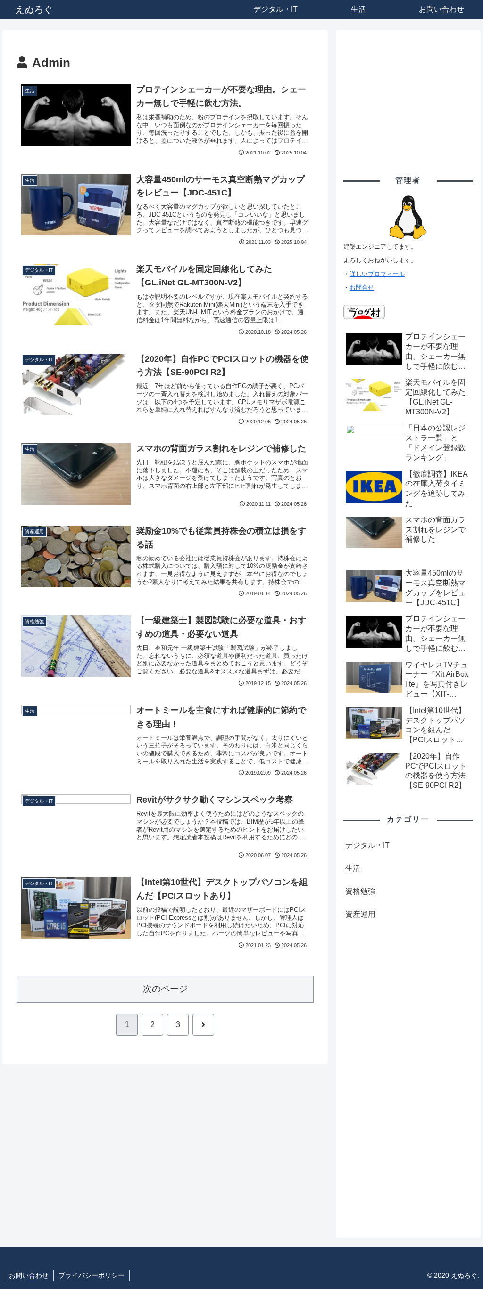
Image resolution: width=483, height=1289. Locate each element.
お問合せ (362, 287)
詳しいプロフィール (377, 273)
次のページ (165, 989)
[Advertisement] (408, 96)
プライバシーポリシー (91, 1275)
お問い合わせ (29, 1275)
